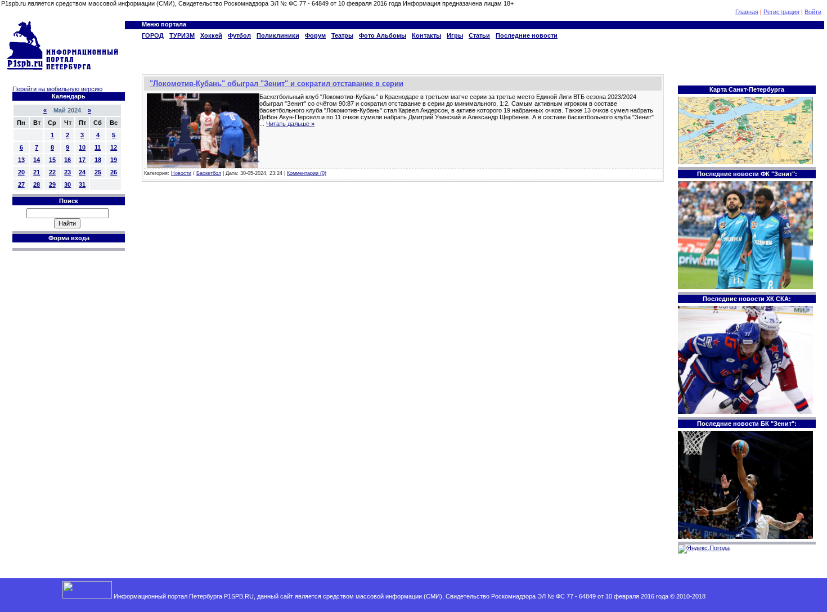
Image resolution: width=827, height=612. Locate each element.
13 (21, 159)
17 (82, 159)
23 (67, 172)
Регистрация (781, 11)
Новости (181, 173)
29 (52, 184)
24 (82, 172)
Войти (812, 11)
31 (82, 184)
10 (82, 147)
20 (21, 172)
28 (36, 184)
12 (113, 147)
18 (98, 159)
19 (113, 159)
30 (67, 184)
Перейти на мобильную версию (57, 89)
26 (113, 172)
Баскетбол (208, 173)
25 (98, 172)
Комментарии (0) (306, 173)
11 (98, 147)
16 (67, 159)
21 (36, 172)
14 (36, 159)
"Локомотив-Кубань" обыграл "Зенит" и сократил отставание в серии (276, 83)
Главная (746, 11)
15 (52, 159)
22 (52, 172)
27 (21, 184)
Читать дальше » (290, 123)
